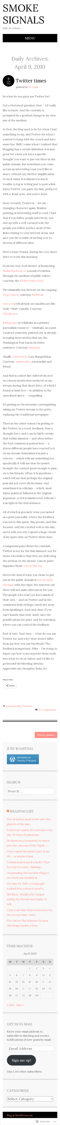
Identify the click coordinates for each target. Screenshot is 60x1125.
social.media (13, 706)
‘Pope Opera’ (10, 295)
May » (20, 1005)
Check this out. (33, 566)
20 (16, 988)
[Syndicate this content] (8, 811)
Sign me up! (21, 1060)
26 (10, 995)
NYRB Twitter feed (31, 281)
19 (10, 988)
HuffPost (37, 295)
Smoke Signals (23, 13)
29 (29, 995)
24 (43, 988)
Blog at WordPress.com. (20, 1115)
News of (8, 303)
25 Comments (47, 710)
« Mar (10, 1005)
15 (30, 981)
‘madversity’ (22, 361)
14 (23, 981)
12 (10, 981)
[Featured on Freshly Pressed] (23, 763)
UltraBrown (10, 314)
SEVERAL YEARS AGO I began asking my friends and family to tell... (27, 899)
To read (33, 87)
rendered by (20, 356)
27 (16, 995)
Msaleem (34, 347)
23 (36, 988)
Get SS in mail (19, 1024)
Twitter (27, 706)
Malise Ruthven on (14, 271)
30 (36, 995)
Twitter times (31, 81)
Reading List (22, 811)
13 (17, 981)
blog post (11, 322)
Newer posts (46, 735)
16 (37, 981)
